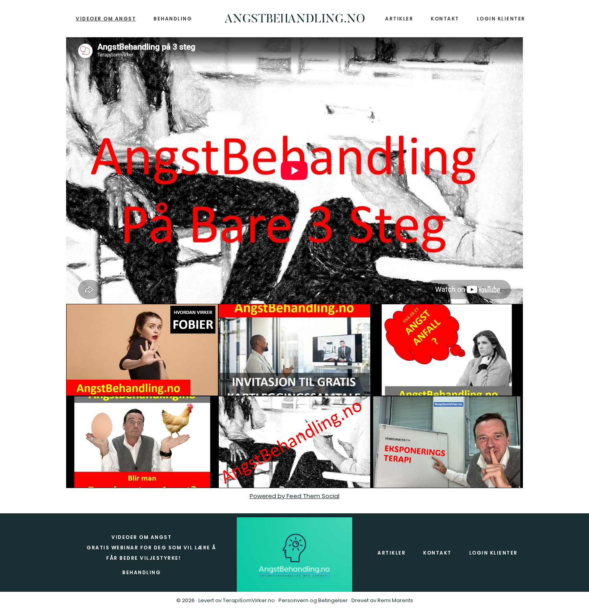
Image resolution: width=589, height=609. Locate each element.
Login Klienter (493, 552)
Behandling (141, 572)
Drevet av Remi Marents (382, 600)
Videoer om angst (141, 537)
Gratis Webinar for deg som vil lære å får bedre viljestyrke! (151, 552)
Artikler (391, 552)
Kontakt (437, 552)
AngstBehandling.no (294, 20)
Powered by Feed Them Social (294, 496)
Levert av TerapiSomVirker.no (236, 600)
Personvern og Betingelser (313, 600)
